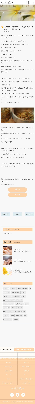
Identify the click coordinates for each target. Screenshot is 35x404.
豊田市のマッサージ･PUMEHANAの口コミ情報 (14, 311)
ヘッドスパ (13, 288)
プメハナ (23, 292)
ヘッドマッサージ (7, 319)
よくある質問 (6, 307)
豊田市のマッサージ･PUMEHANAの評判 (12, 300)
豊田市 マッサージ (22, 288)
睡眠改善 (16, 319)
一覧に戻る (17, 214)
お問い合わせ (19, 304)
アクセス (26, 304)
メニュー (14, 307)
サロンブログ (7, 233)
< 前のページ (5, 214)
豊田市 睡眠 (19, 315)
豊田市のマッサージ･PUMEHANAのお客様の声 (14, 296)
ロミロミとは (6, 292)
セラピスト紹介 (15, 292)
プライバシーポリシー (8, 304)
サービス (20, 307)
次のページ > (29, 214)
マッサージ (5, 288)
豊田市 (12, 315)
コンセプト (5, 315)
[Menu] (32, 2)
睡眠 (25, 315)
